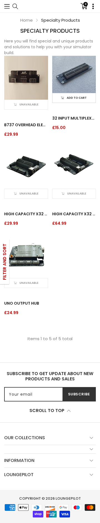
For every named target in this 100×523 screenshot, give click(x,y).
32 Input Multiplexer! (74, 118)
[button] (7, 6)
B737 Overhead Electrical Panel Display (26, 125)
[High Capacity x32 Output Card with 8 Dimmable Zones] (74, 167)
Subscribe (79, 394)
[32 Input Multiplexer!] (74, 74)
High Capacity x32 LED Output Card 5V (26, 214)
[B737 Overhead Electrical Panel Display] (26, 78)
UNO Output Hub (21, 303)
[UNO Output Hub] (26, 256)
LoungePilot (68, 498)
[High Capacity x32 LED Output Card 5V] (26, 167)
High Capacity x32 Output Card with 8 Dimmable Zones (74, 214)
